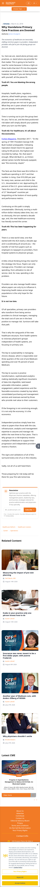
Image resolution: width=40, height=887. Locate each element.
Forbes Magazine (9, 139)
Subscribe (28, 510)
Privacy (20, 823)
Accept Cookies (20, 883)
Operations (14, 531)
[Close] (37, 845)
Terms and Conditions (20, 825)
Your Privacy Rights (20, 830)
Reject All (20, 877)
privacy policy (10, 516)
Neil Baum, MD (10, 578)
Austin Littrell (9, 619)
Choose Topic (17, 9)
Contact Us (20, 818)
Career (5, 531)
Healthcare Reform (8, 527)
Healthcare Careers (24, 527)
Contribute (20, 816)
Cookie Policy (18, 867)
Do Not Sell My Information (20, 828)
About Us (20, 811)
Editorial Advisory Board (20, 821)
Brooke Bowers (10, 740)
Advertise (20, 813)
